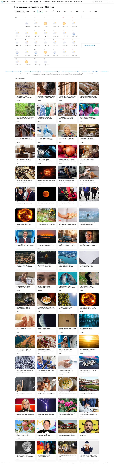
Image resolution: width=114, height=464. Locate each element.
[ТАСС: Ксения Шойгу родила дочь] (25, 324)
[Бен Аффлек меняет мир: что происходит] (89, 429)
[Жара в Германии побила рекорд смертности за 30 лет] (89, 345)
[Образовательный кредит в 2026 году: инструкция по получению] (89, 451)
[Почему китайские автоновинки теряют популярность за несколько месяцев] (25, 366)
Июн (58, 11)
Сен (77, 11)
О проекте (64, 463)
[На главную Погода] (6, 1)
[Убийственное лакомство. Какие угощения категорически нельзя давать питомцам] (46, 92)
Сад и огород (95, 71)
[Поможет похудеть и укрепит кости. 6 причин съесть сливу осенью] (89, 113)
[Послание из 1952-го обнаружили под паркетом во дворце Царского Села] (25, 92)
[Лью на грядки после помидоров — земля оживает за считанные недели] (46, 218)
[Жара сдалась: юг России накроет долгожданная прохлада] (25, 134)
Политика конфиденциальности (73, 463)
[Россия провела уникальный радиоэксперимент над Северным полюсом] (89, 218)
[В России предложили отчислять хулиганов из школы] (89, 197)
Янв (28, 11)
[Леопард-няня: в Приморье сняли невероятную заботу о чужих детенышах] (25, 113)
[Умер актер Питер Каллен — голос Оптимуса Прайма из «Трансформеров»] (46, 429)
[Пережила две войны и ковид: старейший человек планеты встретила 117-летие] (67, 134)
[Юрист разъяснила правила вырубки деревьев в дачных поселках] (89, 155)
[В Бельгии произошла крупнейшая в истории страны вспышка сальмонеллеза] (67, 218)
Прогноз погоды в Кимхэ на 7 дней (51, 71)
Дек (96, 11)
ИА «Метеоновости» (109, 463)
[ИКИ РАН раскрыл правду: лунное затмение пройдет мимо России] (46, 324)
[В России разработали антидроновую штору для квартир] (89, 260)
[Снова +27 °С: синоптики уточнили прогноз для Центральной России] (67, 303)
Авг (71, 11)
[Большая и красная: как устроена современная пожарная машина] (67, 429)
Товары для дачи (104, 71)
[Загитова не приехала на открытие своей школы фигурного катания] (67, 345)
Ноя (90, 11)
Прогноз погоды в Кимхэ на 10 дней (70, 71)
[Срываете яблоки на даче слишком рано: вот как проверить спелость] (25, 429)
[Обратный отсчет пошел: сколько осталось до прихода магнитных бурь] (46, 176)
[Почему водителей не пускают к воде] (67, 451)
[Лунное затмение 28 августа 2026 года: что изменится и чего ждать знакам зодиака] (46, 197)
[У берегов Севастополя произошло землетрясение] (67, 260)
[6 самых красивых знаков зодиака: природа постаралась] (89, 134)
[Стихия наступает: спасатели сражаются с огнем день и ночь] (46, 239)
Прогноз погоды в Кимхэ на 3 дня (13, 71)
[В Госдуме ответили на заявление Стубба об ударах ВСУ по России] (89, 239)
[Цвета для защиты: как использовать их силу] (46, 451)
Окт (83, 11)
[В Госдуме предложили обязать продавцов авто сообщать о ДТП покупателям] (67, 239)
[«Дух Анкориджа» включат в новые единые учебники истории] (25, 197)
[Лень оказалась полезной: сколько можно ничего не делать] (89, 176)
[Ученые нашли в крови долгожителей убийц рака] (46, 155)
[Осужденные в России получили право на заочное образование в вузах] (67, 92)
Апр (46, 11)
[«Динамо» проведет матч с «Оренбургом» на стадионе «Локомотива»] (89, 387)
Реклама (11, 463)
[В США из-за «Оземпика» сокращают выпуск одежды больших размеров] (46, 113)
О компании (6, 463)
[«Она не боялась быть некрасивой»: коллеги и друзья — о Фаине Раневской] (25, 451)
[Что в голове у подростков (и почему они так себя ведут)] (67, 113)
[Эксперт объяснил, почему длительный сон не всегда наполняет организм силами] (25, 282)
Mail (2, 463)
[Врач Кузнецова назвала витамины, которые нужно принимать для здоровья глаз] (46, 282)
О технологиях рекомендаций (85, 463)
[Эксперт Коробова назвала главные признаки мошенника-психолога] (89, 408)
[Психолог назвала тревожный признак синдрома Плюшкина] (25, 176)
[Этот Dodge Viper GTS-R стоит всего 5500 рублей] (89, 366)
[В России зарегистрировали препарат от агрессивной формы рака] (46, 134)
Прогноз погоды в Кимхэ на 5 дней (32, 71)
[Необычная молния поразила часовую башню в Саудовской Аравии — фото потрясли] (46, 408)
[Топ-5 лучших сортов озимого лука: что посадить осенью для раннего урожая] (67, 155)
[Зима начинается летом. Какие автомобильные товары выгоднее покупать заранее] (46, 366)
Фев (34, 11)
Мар (40, 11)
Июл (65, 11)
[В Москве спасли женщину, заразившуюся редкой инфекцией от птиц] (67, 366)
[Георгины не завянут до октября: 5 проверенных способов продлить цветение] (67, 408)
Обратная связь (95, 463)
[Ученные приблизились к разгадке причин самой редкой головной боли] (46, 387)
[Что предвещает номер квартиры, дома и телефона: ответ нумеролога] (89, 324)
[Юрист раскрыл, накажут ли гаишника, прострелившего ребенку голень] (25, 155)
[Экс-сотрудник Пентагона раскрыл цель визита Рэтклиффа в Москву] (25, 239)
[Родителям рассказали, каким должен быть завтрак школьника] (46, 303)
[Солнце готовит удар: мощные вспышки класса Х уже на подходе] (25, 218)
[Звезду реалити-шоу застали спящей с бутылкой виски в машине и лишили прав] (67, 176)
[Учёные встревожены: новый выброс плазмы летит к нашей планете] (89, 303)
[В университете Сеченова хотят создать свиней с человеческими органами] (89, 92)
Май (52, 11)
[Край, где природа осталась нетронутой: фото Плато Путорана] (25, 345)
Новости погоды (86, 71)
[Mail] (2, 1)
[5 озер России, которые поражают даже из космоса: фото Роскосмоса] (89, 282)
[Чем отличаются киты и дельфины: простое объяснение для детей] (67, 282)
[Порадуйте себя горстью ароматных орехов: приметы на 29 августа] (25, 260)
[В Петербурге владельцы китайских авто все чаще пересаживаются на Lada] (25, 303)
